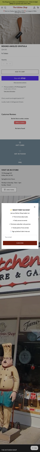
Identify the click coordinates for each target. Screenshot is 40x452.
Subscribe (20, 243)
